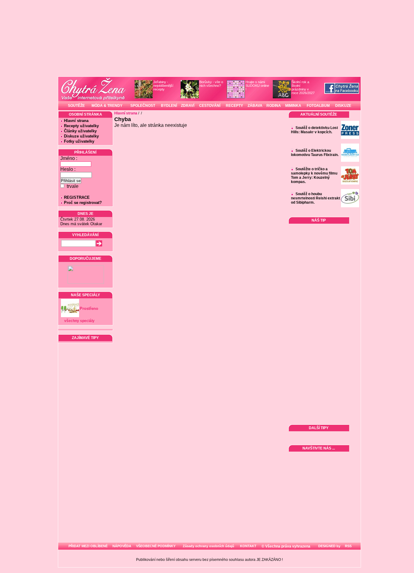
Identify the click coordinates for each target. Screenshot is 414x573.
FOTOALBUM (318, 105)
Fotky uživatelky (79, 141)
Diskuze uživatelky (81, 136)
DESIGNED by (328, 546)
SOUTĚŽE (76, 105)
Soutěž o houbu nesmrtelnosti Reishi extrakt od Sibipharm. (315, 198)
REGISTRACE (77, 197)
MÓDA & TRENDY (107, 105)
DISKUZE (343, 105)
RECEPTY (234, 105)
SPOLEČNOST (142, 105)
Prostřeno (89, 308)
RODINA (273, 105)
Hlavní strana (76, 120)
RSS (347, 546)
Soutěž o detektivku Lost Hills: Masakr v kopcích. (314, 130)
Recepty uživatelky (81, 126)
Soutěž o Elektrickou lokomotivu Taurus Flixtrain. (315, 152)
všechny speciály (79, 321)
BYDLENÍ (169, 105)
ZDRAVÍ (187, 105)
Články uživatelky (80, 131)
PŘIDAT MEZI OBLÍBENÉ (88, 546)
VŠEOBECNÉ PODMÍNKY (155, 546)
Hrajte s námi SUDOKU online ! (257, 85)
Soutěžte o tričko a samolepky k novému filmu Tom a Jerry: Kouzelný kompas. (314, 175)
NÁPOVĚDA (121, 546)
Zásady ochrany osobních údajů (208, 546)
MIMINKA (293, 105)
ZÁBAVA (255, 105)
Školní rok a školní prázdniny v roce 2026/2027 (303, 87)
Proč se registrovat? (83, 202)
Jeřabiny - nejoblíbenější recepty (163, 85)
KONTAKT (248, 546)
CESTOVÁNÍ (209, 105)
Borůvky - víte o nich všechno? (211, 83)
